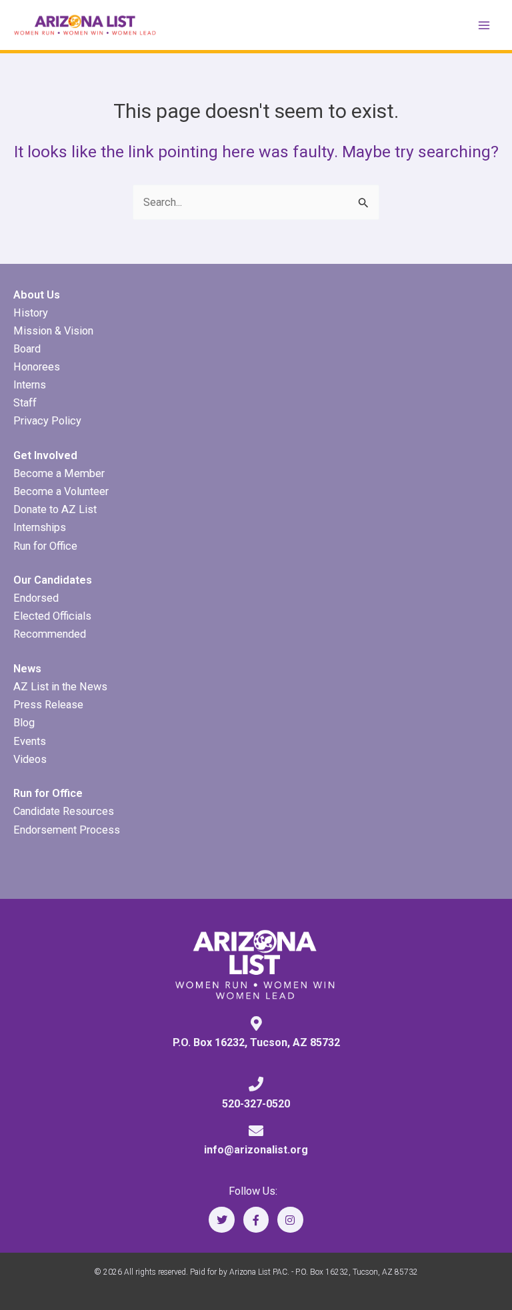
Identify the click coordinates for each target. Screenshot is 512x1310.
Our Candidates (52, 580)
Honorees (36, 366)
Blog (24, 722)
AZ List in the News (60, 686)
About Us (36, 295)
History (30, 313)
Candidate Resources (63, 811)
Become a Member (59, 473)
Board (27, 348)
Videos (30, 759)
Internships (39, 527)
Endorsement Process (66, 830)
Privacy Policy (47, 420)
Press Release (48, 704)
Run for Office (45, 546)
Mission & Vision (53, 331)
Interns (29, 384)
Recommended (49, 634)
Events (29, 741)
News (27, 668)
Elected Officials (52, 616)
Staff (25, 402)
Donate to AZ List (55, 509)
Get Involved (45, 455)
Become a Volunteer (61, 491)
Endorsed (36, 598)
